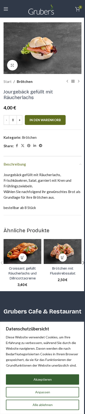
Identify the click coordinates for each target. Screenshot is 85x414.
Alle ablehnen (43, 405)
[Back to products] (73, 81)
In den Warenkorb (45, 120)
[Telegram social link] (41, 146)
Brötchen (25, 81)
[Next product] (78, 81)
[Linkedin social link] (35, 146)
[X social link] (23, 146)
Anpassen (42, 392)
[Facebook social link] (17, 146)
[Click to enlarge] (12, 65)
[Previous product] (67, 81)
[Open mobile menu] (6, 9)
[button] (22, 257)
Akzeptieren (43, 379)
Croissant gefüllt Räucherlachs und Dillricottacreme (22, 273)
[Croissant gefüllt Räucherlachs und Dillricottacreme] (22, 251)
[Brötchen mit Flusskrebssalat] (62, 251)
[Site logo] (42, 8)
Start (8, 81)
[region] (42, 368)
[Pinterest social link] (29, 146)
